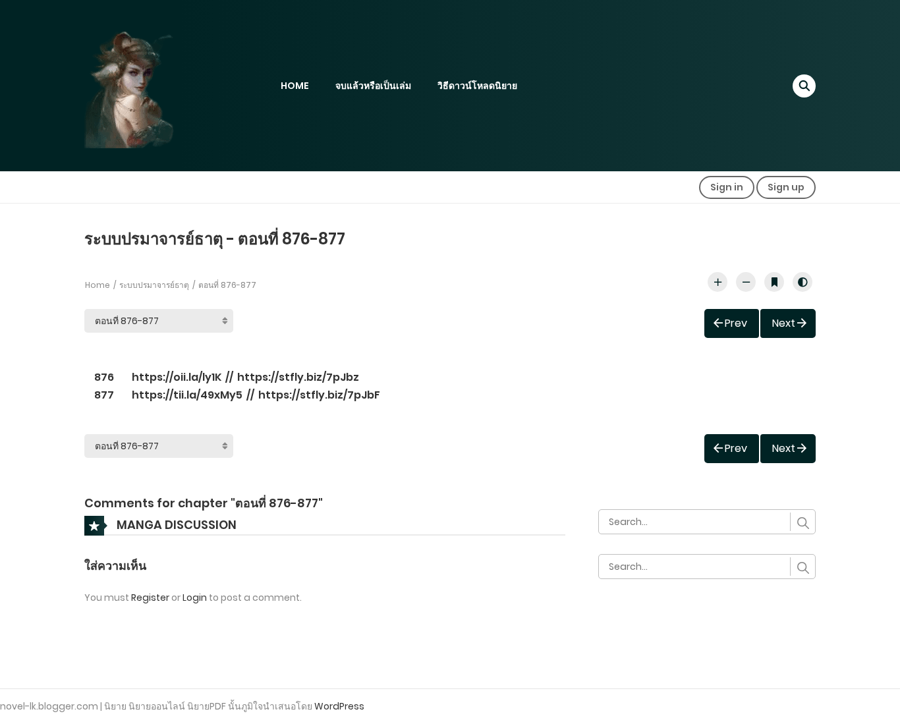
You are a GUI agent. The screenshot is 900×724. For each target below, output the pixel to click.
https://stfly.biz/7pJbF (319, 395)
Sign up (786, 187)
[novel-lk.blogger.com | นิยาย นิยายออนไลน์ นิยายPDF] (147, 85)
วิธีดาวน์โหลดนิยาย (477, 85)
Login (195, 597)
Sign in (726, 187)
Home (97, 285)
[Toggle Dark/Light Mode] (802, 282)
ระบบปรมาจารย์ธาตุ (154, 285)
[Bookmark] (774, 282)
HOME (295, 85)
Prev (736, 323)
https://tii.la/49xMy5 (187, 395)
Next (783, 323)
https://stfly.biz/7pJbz (298, 377)
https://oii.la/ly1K (176, 377)
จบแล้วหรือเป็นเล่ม (373, 85)
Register (150, 597)
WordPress (339, 706)
